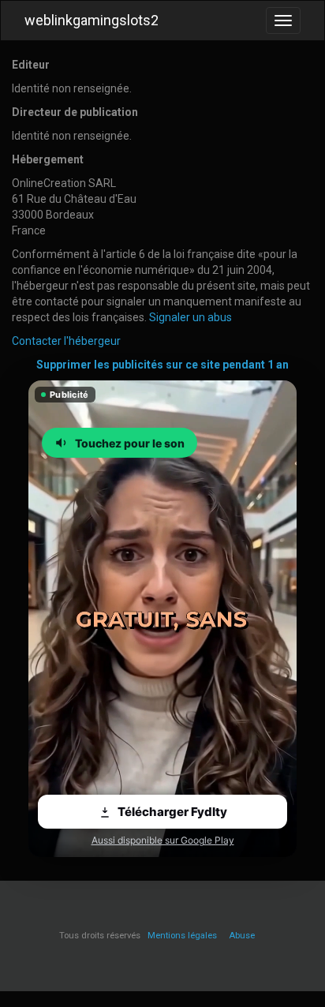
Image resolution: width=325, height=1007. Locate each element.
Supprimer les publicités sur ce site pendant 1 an (162, 364)
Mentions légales (182, 935)
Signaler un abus (190, 317)
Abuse (242, 935)
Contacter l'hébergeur (66, 341)
